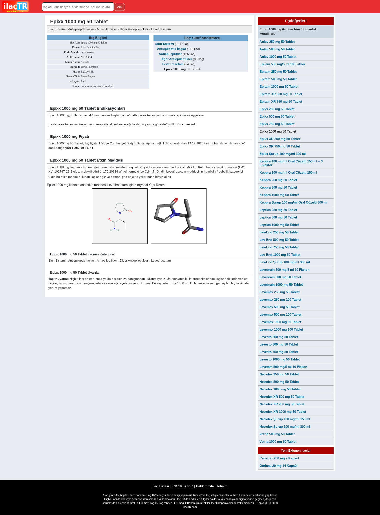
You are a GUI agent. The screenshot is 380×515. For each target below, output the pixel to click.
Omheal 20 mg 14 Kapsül (278, 466)
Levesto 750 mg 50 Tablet (278, 352)
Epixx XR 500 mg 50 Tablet (279, 139)
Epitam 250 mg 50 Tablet (278, 71)
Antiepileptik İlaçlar (171, 49)
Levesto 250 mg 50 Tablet (278, 337)
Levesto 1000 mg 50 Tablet (279, 359)
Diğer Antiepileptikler (176, 59)
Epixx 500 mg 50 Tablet (276, 116)
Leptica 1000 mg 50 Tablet (279, 225)
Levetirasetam (172, 64)
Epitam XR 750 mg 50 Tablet (280, 101)
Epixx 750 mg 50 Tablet (276, 124)
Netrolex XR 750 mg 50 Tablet (281, 404)
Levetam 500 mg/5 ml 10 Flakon (283, 367)
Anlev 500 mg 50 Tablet (277, 49)
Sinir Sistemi (164, 43)
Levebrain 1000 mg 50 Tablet (281, 284)
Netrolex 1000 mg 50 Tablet (280, 389)
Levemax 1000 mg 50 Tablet (280, 322)
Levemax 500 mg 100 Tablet (280, 314)
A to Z (188, 486)
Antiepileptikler (170, 54)
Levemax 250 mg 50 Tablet (279, 292)
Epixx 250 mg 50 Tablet (276, 109)
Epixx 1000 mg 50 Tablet (277, 131)
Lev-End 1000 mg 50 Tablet (279, 255)
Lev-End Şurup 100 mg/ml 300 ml (284, 262)
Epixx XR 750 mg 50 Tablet (279, 146)
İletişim (221, 486)
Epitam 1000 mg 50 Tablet (278, 86)
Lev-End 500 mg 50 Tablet (279, 240)
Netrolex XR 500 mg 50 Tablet (281, 397)
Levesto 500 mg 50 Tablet (278, 344)
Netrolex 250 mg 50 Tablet (279, 374)
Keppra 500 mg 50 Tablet (278, 187)
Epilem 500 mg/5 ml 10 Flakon (282, 64)
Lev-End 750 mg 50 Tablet (279, 247)
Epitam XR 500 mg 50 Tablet (280, 94)
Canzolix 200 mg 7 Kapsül (279, 458)
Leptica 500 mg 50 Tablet (278, 217)
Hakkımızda (205, 486)
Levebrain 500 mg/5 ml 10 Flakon (284, 269)
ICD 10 (177, 486)
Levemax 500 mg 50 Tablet (279, 307)
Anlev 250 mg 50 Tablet (277, 42)
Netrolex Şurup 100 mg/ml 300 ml (284, 426)
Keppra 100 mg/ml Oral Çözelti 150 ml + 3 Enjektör (291, 163)
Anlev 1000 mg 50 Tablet (277, 56)
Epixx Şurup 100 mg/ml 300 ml (282, 154)
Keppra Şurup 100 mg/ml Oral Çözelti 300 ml (293, 202)
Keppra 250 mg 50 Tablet (278, 180)
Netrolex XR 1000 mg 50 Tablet (282, 411)
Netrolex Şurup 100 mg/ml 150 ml (284, 419)
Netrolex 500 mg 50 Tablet (279, 382)
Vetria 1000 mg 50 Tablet (277, 441)
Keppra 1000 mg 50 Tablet (279, 195)
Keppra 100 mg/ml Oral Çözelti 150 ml (288, 172)
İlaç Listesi (161, 486)
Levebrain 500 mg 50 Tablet (280, 277)
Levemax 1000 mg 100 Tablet (281, 329)
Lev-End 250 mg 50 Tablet (279, 232)
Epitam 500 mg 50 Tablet (278, 79)
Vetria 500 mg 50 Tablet (277, 434)
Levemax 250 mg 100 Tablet (280, 299)
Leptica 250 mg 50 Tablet (278, 210)
